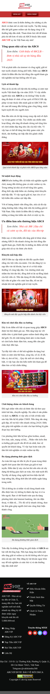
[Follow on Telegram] (40, 633)
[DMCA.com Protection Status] (25, 676)
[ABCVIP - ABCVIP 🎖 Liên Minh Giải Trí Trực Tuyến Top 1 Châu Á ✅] (25, 6)
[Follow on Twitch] (45, 633)
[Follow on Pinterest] (30, 633)
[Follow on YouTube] (35, 633)
